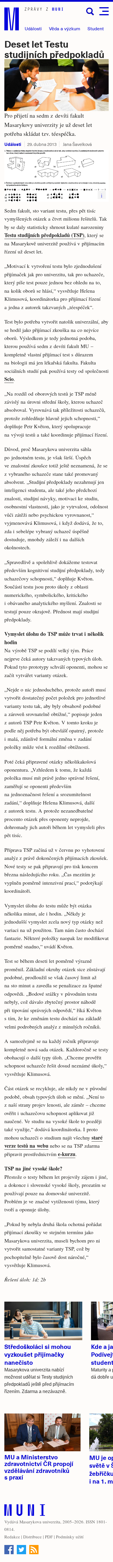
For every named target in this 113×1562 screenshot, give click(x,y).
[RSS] (34, 1549)
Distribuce (32, 1537)
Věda (64, 28)
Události (33, 28)
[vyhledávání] (90, 11)
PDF (49, 1537)
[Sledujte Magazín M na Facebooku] (9, 1549)
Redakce (12, 1537)
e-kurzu (66, 1154)
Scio (9, 379)
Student (96, 28)
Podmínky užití (69, 1537)
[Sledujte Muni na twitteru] (21, 1549)
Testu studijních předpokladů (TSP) (44, 235)
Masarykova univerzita (39, 1522)
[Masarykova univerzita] (24, 1511)
